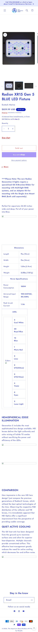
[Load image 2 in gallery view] (19, 85)
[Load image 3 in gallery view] (29, 85)
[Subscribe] (31, 600)
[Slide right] (36, 86)
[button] (4, 10)
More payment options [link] (19, 160)
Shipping (4, 112)
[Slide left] (2, 86)
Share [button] (6, 167)
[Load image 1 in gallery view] (9, 85)
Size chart (6, 137)
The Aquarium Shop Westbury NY (19, 628)
